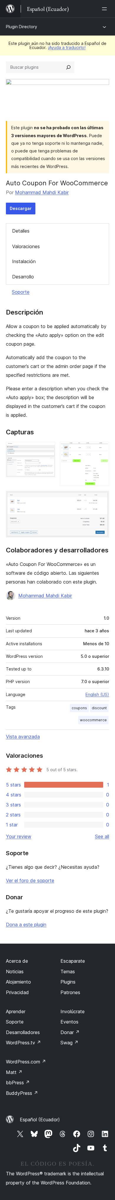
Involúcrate (72, 1011)
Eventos (69, 1022)
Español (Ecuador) (40, 1119)
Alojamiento (18, 982)
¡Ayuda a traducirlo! (67, 47)
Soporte (20, 292)
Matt (14, 1072)
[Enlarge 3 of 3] (101, 499)
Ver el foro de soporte (30, 880)
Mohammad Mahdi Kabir (42, 192)
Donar (70, 1032)
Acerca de (17, 961)
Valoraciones (26, 246)
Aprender (15, 1011)
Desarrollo (23, 277)
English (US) (97, 694)
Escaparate (72, 961)
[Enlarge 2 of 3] (101, 450)
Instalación (24, 261)
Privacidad (17, 992)
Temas (67, 971)
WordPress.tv (23, 1043)
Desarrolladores (23, 1032)
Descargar (21, 208)
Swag (69, 1043)
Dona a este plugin (26, 924)
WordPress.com (26, 1062)
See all (102, 836)
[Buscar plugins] (68, 67)
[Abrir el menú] (105, 9)
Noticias (15, 971)
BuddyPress (22, 1093)
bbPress (18, 1082)
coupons (79, 708)
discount (99, 708)
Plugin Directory (21, 26)
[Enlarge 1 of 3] (47, 450)
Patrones (70, 992)
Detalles (20, 231)
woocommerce (93, 720)
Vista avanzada (23, 737)
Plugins (67, 982)
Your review (18, 836)
